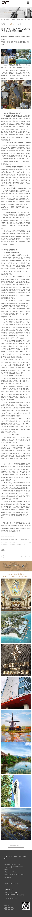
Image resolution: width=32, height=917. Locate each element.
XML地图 (13, 864)
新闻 (18, 864)
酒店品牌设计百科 (21, 19)
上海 (15, 856)
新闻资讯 (4, 24)
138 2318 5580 (13, 895)
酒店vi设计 (16, 528)
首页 (8, 19)
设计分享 (21, 24)
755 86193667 (12, 892)
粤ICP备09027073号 (11, 884)
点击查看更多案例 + (16, 845)
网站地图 (7, 864)
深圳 (5, 856)
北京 (10, 856)
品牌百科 (13, 19)
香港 (20, 856)
